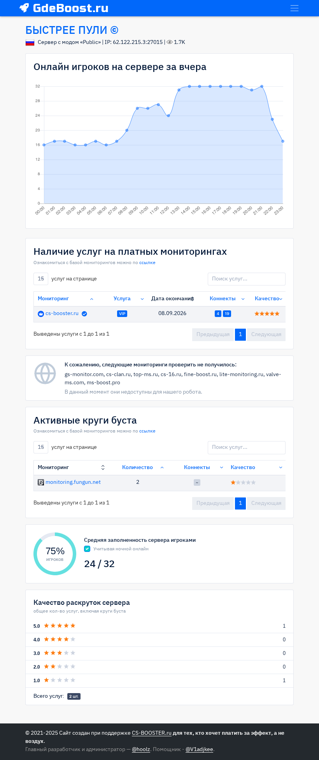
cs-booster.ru (62, 313)
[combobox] (40, 279)
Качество (267, 298)
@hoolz (141, 749)
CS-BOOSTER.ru (152, 733)
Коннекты (223, 298)
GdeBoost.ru (71, 8)
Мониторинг (53, 298)
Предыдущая (213, 334)
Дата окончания (172, 298)
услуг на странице (67, 278)
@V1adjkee (199, 749)
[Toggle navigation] (294, 8)
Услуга (122, 298)
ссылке (147, 263)
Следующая (266, 334)
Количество (137, 467)
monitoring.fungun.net (73, 482)
